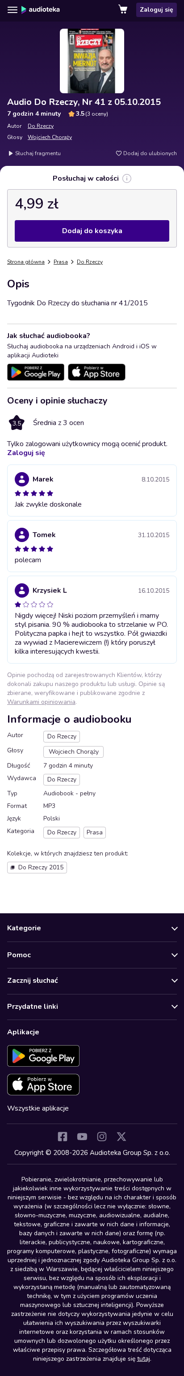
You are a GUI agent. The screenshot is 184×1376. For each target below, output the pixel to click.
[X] (121, 1136)
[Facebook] (62, 1136)
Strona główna (26, 261)
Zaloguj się (156, 9)
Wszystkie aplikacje (38, 1108)
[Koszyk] (123, 9)
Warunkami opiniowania (41, 702)
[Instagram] (101, 1136)
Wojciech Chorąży (50, 137)
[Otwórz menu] (12, 9)
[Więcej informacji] (126, 178)
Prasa (61, 261)
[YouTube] (82, 1136)
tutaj (143, 1358)
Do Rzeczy (41, 126)
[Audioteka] (40, 10)
